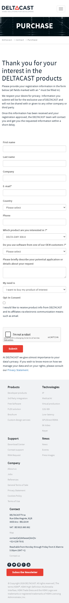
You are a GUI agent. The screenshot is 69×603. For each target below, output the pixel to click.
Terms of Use (14, 501)
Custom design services (19, 420)
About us (12, 469)
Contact (20, 40)
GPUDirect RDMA (50, 420)
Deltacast (7, 40)
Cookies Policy (15, 496)
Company (8, 171)
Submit (13, 349)
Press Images (48, 455)
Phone (6, 215)
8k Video (46, 425)
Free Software (14, 403)
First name (9, 142)
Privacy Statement (17, 370)
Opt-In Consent (12, 297)
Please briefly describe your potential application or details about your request (33, 262)
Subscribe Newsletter (25, 572)
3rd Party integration (18, 398)
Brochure (12, 414)
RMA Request (14, 455)
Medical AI (47, 398)
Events (45, 449)
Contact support (16, 449)
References (13, 479)
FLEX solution (14, 409)
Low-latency (48, 414)
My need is (9, 283)
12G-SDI (46, 409)
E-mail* (7, 186)
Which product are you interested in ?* (25, 230)
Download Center (16, 444)
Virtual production (51, 403)
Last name (9, 157)
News (45, 444)
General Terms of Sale (18, 485)
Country (7, 201)
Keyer (45, 430)
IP (43, 393)
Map (12, 532)
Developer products (17, 393)
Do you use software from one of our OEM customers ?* (34, 245)
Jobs (10, 474)
